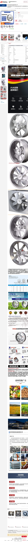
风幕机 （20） (2, 52)
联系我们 (8, 540)
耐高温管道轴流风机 (19, 531)
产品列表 (17, 8)
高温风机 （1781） (3, 46)
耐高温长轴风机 (14, 532)
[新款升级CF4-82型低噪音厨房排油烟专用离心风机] (3, 75)
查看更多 (3, 54)
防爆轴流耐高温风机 (14, 531)
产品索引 (1, 101)
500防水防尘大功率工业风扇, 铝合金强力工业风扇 (5, 99)
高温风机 (19, 8)
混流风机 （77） (2, 49)
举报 (5, 28)
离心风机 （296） (3, 45)
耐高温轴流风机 (9, 531)
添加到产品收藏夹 (2, 102)
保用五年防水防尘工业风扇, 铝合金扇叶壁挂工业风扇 (6, 92)
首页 (15, 8)
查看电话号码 (3, 58)
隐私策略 (18, 540)
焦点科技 (19, 541)
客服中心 (12, 540)
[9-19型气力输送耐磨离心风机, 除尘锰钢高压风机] (3, 82)
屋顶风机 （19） (2, 51)
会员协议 (21, 540)
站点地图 (15, 540)
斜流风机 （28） (2, 50)
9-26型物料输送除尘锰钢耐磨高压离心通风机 (5, 72)
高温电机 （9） (2, 47)
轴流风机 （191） (3, 44)
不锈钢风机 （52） (3, 48)
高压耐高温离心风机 (10, 532)
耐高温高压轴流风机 (24, 531)
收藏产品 (2, 28)
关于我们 (5, 540)
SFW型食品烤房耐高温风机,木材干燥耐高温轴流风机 (19, 538)
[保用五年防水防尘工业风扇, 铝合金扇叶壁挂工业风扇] (3, 89)
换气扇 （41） (2, 53)
